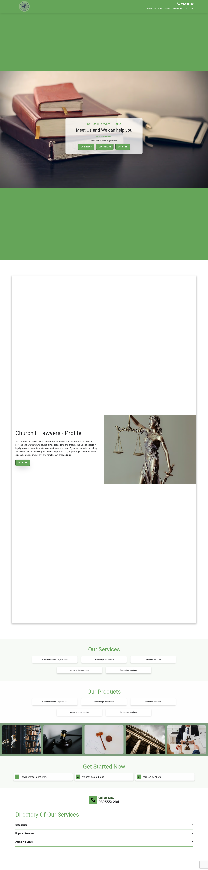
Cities (99, 141)
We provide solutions (92, 776)
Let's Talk (122, 146)
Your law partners (151, 776)
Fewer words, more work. (34, 776)
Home (149, 8)
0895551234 (188, 3)
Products (177, 8)
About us (157, 8)
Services (167, 8)
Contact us (189, 8)
